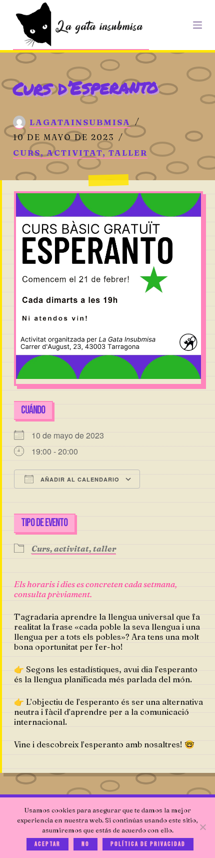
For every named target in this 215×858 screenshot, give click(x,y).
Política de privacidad (148, 844)
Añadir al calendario (79, 479)
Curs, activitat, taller (80, 153)
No (86, 844)
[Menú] (197, 25)
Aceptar (47, 844)
